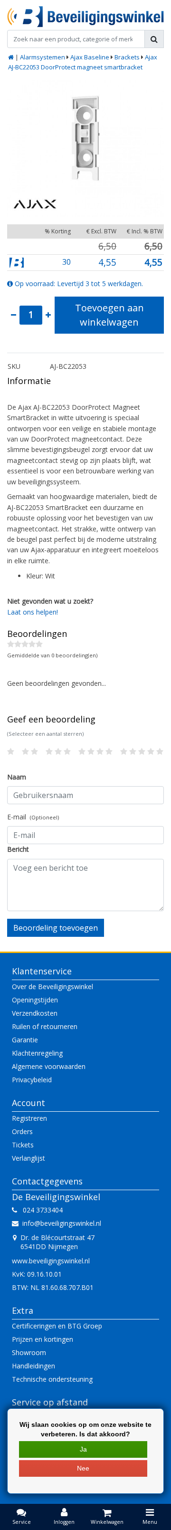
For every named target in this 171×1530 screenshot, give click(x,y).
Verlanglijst (28, 1158)
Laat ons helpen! (32, 611)
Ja (83, 1449)
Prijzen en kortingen (42, 1339)
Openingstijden (35, 999)
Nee (83, 1468)
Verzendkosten (34, 1013)
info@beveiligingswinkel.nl (61, 1223)
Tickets (23, 1144)
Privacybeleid (32, 1079)
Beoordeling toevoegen (55, 928)
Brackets (127, 57)
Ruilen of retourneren (44, 1026)
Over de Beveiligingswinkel (52, 986)
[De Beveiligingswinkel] (85, 16)
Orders (22, 1131)
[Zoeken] (154, 39)
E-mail (33, 816)
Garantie (25, 1039)
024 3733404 (40, 1209)
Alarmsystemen (42, 57)
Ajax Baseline (89, 57)
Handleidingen (33, 1365)
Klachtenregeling (37, 1053)
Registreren (29, 1118)
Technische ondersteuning (52, 1379)
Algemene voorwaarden (49, 1066)
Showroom (29, 1352)
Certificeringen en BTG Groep (57, 1325)
